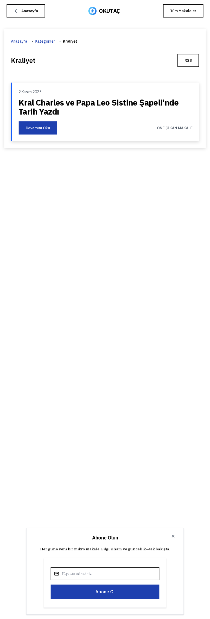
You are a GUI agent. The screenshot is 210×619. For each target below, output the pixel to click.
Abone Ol (105, 591)
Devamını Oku (38, 127)
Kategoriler (45, 41)
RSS (188, 60)
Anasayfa (19, 41)
